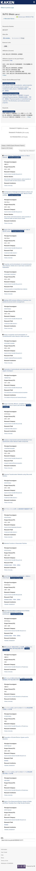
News (2, 857)
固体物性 (20, 95)
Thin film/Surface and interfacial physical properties (15, 392)
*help (32, 16)
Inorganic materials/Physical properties (13, 358)
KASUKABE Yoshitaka (9, 343)
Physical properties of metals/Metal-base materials (15, 289)
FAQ (2, 855)
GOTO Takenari (7, 746)
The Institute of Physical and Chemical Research (15, 397)
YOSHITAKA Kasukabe (9, 448)
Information (4, 849)
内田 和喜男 (7, 780)
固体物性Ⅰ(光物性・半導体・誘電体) (12, 565)
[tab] (19, 128)
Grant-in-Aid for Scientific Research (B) (13, 318)
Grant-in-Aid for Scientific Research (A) (13, 492)
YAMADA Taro (7, 377)
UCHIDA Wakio (7, 716)
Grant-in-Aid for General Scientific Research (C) (15, 630)
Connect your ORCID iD (24, 16)
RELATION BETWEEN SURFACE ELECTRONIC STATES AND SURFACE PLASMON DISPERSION (16, 612)
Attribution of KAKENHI (7, 863)
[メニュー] (34, 2)
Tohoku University (8, 185)
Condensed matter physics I (10, 88)
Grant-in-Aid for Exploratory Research (12, 527)
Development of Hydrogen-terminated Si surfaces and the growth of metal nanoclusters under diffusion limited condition (18, 193)
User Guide (4, 852)
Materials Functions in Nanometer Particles (15, 543)
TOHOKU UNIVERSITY (9, 604)
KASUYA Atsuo (7, 308)
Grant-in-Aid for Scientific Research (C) (13, 174)
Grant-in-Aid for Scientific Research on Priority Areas (16, 667)
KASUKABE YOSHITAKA (10, 274)
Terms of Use (4, 860)
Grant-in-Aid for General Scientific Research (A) (15, 755)
